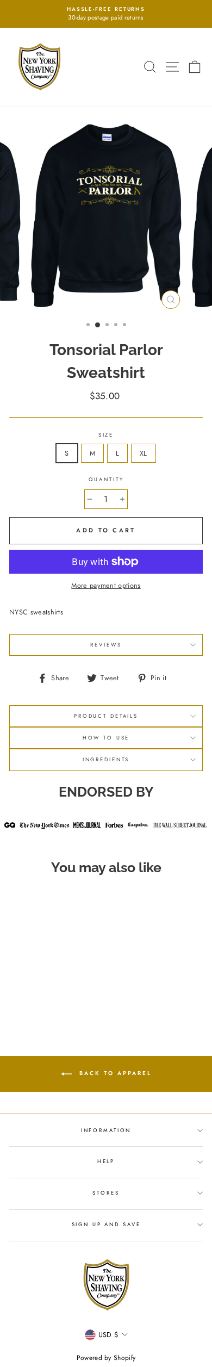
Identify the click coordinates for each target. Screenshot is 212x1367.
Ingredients (106, 759)
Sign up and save (106, 1224)
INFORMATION (106, 1130)
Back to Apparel (114, 1073)
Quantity (106, 479)
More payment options (105, 585)
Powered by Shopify (106, 1358)
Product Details (106, 716)
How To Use (106, 738)
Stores (105, 1193)
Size (106, 435)
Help (106, 1161)
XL (143, 453)
